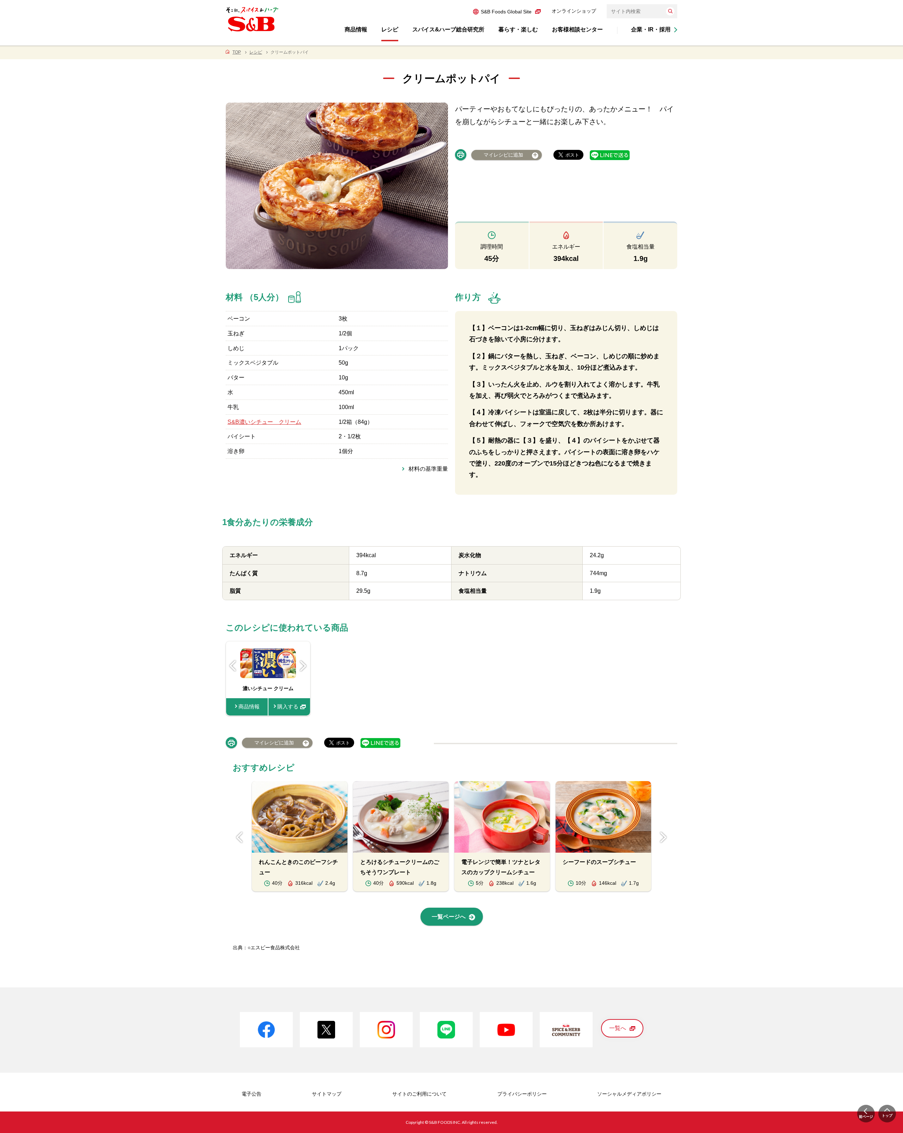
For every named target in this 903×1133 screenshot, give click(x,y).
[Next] (303, 665)
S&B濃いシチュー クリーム (264, 422)
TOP (236, 52)
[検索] (670, 11)
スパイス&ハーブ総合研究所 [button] (448, 29)
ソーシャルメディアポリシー (629, 1094)
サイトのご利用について (419, 1094)
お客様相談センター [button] (577, 29)
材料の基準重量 (428, 469)
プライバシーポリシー (522, 1094)
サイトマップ (326, 1094)
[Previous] (233, 665)
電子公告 (251, 1094)
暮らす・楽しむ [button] (518, 29)
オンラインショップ (574, 11)
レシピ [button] (389, 29)
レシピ (255, 52)
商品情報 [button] (356, 29)
